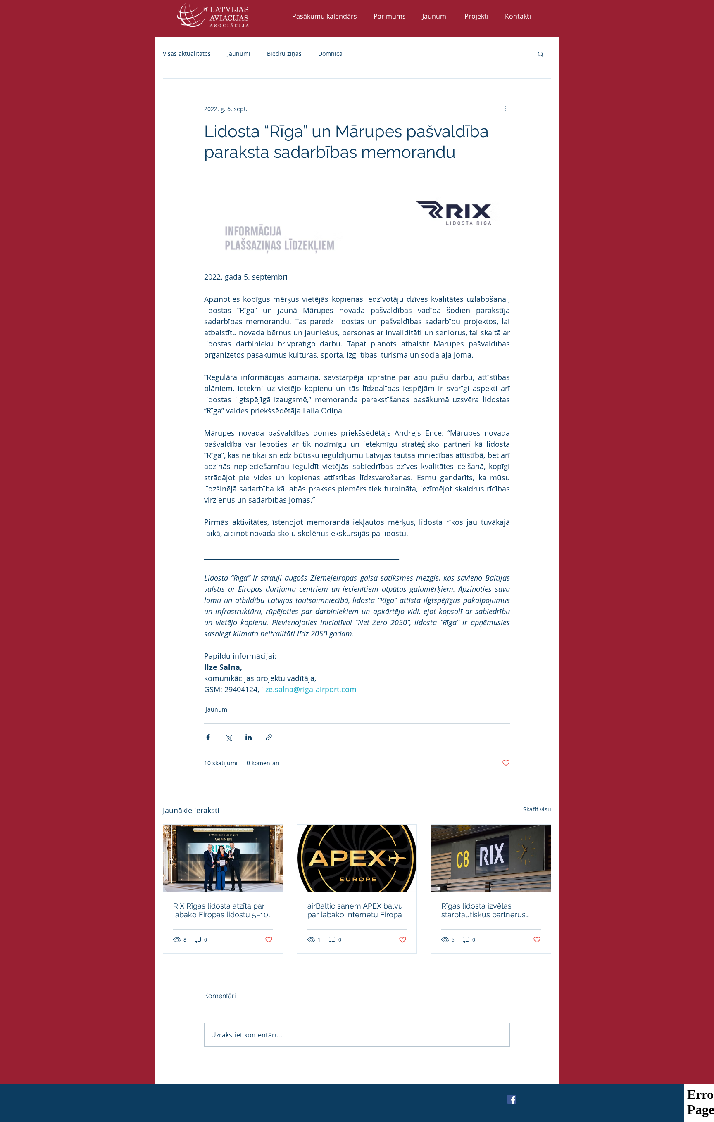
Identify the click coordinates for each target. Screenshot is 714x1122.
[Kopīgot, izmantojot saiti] (269, 737)
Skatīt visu (537, 809)
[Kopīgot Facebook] (208, 737)
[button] (541, 53)
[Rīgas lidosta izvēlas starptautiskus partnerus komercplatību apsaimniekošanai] (491, 858)
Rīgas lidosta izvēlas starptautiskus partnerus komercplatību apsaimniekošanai (483, 910)
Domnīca (330, 53)
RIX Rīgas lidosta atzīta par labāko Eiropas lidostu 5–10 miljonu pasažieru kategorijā (222, 910)
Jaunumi (238, 53)
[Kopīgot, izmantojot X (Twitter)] (228, 737)
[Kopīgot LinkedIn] (248, 737)
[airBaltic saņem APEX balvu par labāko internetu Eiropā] (357, 858)
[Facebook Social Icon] (511, 1099)
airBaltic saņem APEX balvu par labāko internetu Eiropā (355, 910)
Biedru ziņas (284, 53)
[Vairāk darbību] (505, 109)
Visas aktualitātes (187, 53)
